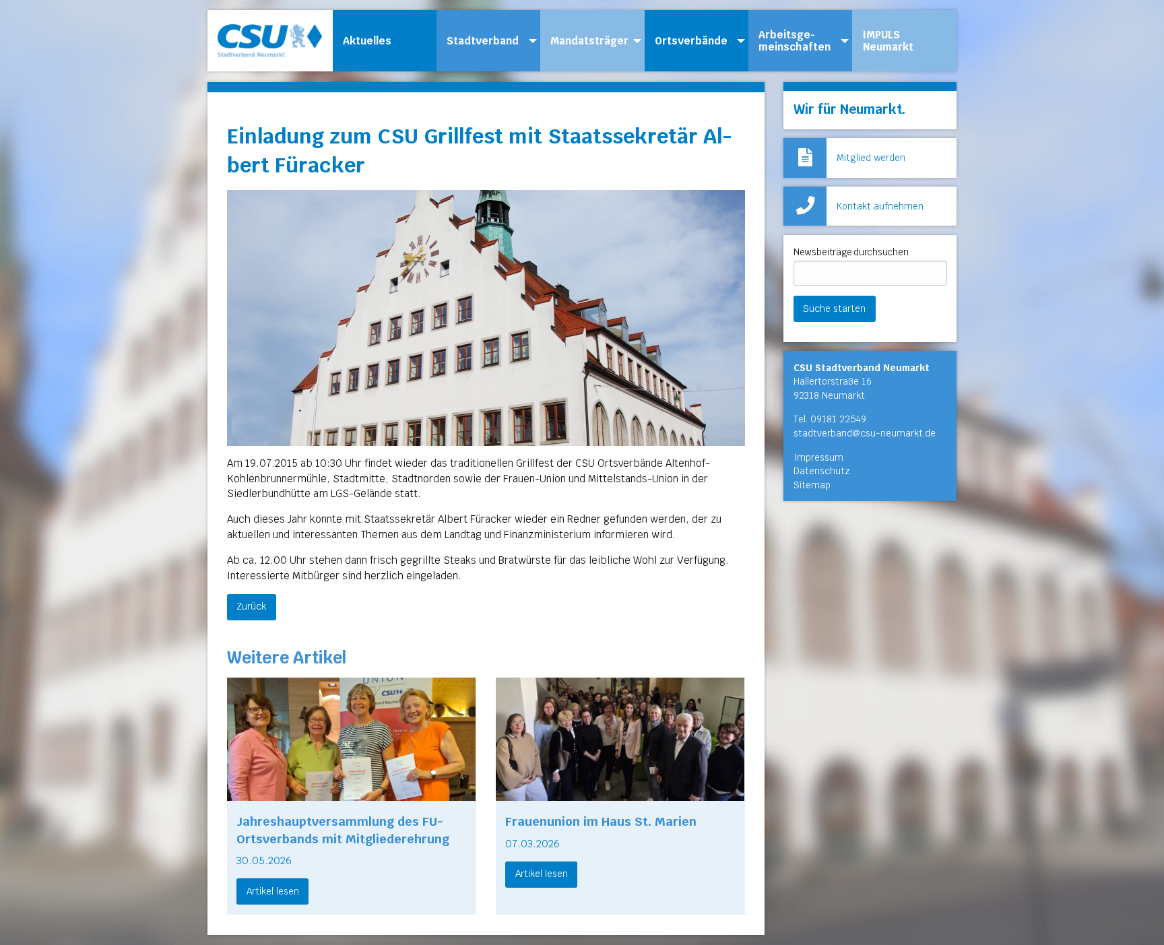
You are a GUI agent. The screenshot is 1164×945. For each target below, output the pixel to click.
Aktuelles (367, 40)
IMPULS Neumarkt (888, 40)
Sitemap (812, 485)
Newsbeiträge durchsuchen (851, 252)
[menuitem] (385, 40)
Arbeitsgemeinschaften (794, 40)
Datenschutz (822, 471)
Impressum (818, 457)
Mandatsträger (589, 40)
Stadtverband (483, 40)
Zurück (251, 606)
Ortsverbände (691, 40)
